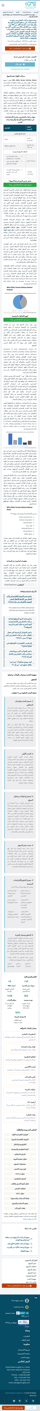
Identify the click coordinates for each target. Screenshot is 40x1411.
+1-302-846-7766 (24, 1377)
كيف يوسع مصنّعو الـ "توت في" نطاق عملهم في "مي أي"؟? (20, 663)
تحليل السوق (32, 1269)
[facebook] (19, 1401)
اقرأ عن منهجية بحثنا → (30, 1219)
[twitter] (26, 1401)
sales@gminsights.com (21, 1383)
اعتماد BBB (12, 986)
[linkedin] (33, 1401)
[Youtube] (14, 1401)
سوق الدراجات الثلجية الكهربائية (18, 1243)
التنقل (17, 12)
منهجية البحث (31, 1279)
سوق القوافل (24, 1251)
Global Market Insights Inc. (14, 1393)
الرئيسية (36, 12)
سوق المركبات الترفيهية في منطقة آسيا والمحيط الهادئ (17, 1238)
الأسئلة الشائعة (31, 1276)
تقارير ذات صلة (31, 1282)
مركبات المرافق (8, 501)
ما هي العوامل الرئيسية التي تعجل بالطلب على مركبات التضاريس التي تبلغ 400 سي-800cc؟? (19, 635)
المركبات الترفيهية (8, 12)
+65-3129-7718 (25, 1380)
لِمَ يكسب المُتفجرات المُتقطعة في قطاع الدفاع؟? (19, 644)
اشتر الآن (18, 64)
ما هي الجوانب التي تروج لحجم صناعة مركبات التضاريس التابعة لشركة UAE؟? (20, 654)
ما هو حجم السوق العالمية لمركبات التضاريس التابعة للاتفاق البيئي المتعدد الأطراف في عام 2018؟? (19, 599)
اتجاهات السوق (31, 1266)
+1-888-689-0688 (24, 1375)
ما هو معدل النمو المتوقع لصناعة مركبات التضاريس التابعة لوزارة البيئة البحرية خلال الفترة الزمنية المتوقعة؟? (20, 622)
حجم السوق (32, 1263)
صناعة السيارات (26, 12)
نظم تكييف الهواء (8, 230)
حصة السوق (32, 1273)
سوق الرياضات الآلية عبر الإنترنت (18, 1247)
